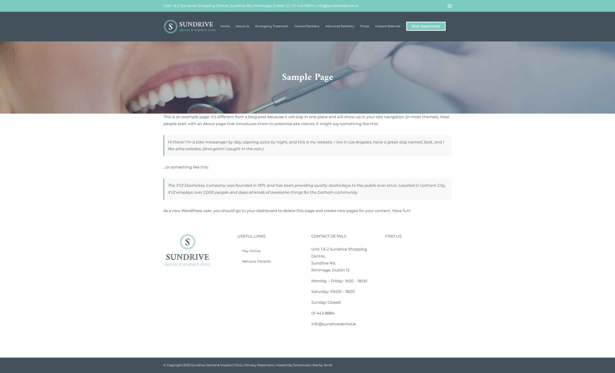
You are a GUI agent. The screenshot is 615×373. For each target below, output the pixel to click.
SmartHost (301, 365)
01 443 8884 (303, 5)
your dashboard (262, 210)
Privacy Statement (259, 365)
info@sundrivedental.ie (337, 5)
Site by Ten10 (322, 365)
